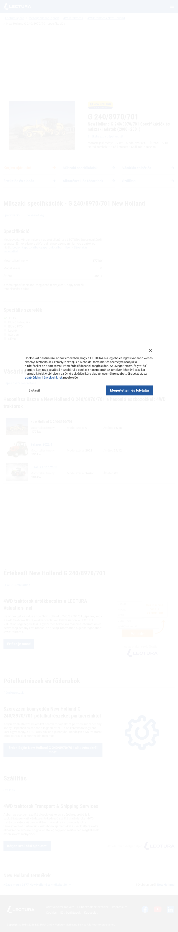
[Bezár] (151, 350)
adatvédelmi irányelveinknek (44, 377)
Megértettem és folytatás (130, 390)
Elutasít (34, 390)
